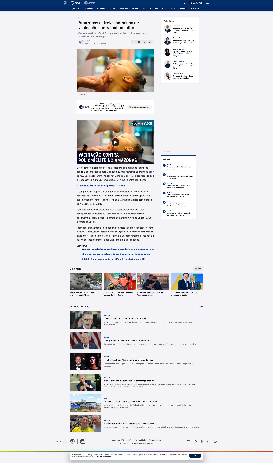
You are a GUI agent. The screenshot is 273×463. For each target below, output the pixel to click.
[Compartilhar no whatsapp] (133, 42)
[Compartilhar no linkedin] (150, 42)
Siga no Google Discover (141, 107)
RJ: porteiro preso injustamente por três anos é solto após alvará (115, 254)
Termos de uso (155, 440)
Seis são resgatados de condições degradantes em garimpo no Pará (117, 249)
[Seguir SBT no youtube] (209, 441)
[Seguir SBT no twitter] (202, 441)
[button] (86, 287)
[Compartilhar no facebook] (139, 42)
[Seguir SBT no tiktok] (215, 441)
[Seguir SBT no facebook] (195, 441)
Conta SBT (197, 3)
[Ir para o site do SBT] (82, 441)
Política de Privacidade (102, 456)
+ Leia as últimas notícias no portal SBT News (101, 185)
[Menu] (207, 3)
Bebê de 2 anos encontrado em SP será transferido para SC (113, 259)
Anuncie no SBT (117, 440)
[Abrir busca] (184, 3)
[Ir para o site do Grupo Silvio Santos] (67, 441)
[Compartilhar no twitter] (144, 42)
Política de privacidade (137, 440)
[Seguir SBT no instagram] (188, 441)
